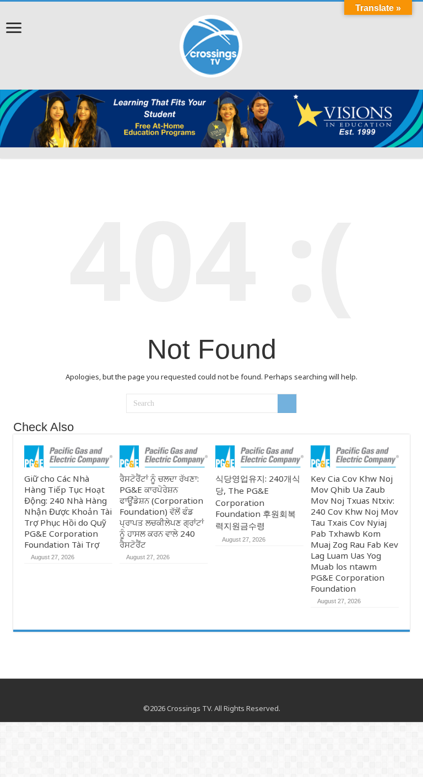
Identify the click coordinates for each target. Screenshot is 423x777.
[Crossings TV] (211, 43)
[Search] (287, 403)
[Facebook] (201, 695)
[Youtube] (212, 695)
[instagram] (222, 695)
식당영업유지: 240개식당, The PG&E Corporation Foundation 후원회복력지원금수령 (257, 502)
